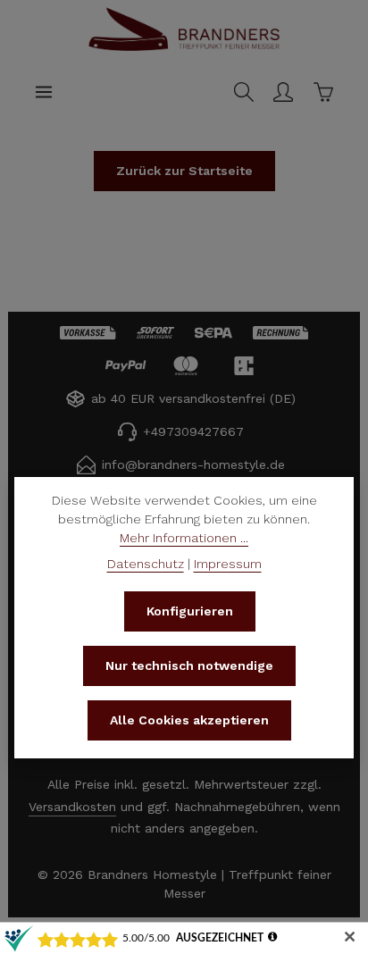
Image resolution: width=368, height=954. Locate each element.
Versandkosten (72, 806)
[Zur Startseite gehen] (184, 48)
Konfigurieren (189, 611)
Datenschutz (145, 563)
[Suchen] (244, 92)
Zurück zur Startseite (184, 170)
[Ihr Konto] (283, 92)
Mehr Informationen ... (184, 538)
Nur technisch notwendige (189, 665)
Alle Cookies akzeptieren (189, 720)
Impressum (228, 563)
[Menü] (44, 92)
